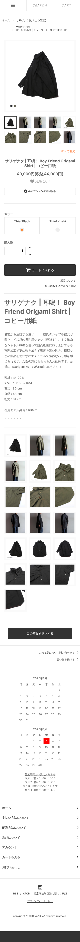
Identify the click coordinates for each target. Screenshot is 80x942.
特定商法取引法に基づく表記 (50, 893)
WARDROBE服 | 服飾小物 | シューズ (30, 28)
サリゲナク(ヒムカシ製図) (31, 20)
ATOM (27, 893)
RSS (15, 893)
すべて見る (68, 151)
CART (66, 5)
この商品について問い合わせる (57, 652)
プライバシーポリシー (40, 901)
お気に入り (42, 181)
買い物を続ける (66, 659)
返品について (68, 280)
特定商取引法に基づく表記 (60, 286)
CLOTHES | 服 (58, 30)
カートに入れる (42, 270)
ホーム (6, 20)
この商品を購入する (40, 633)
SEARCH (40, 5)
